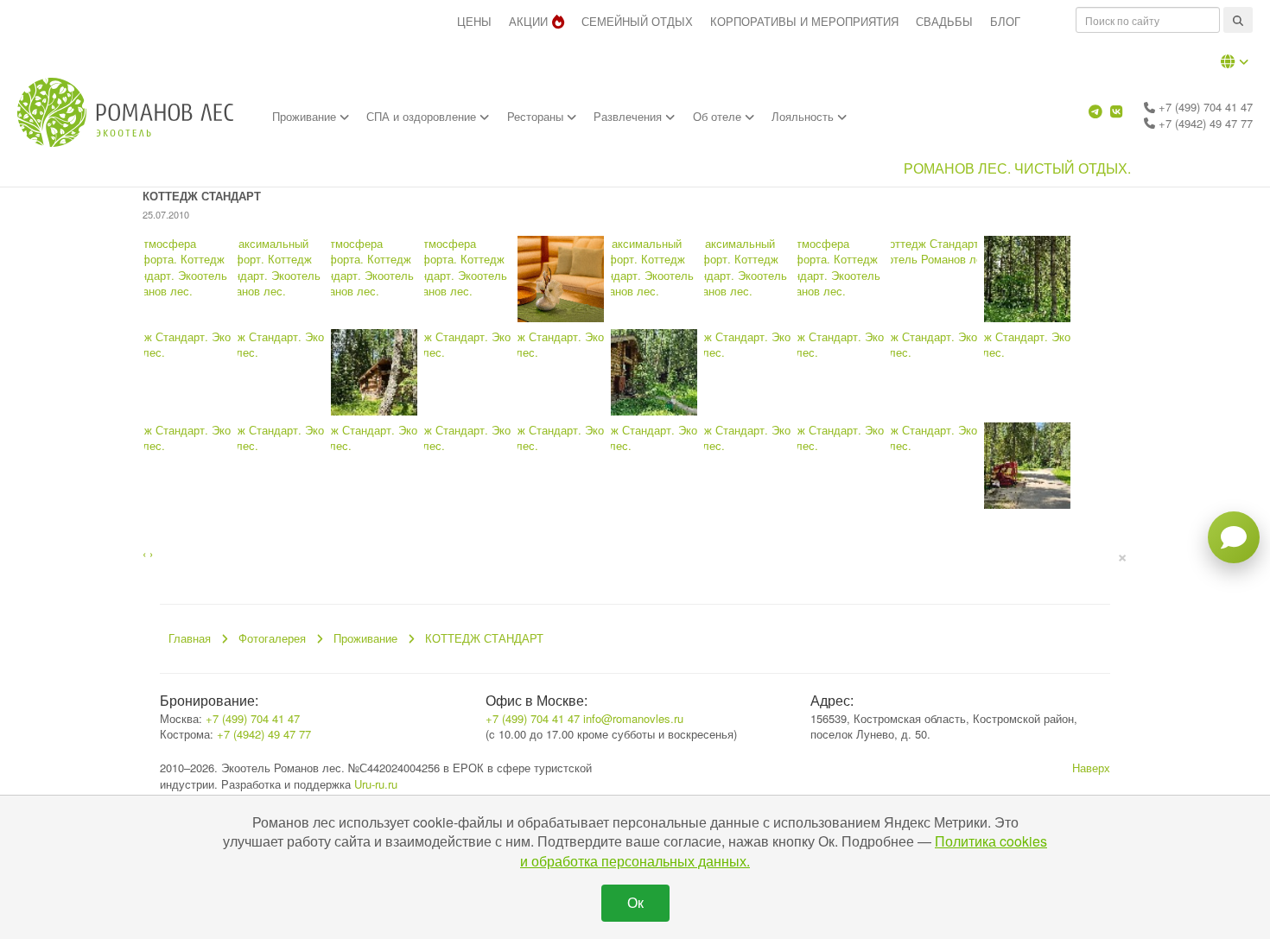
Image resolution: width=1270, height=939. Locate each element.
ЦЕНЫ (474, 21)
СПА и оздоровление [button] (422, 116)
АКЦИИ (528, 21)
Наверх (1091, 767)
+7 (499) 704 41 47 (1204, 106)
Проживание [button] (306, 116)
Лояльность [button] (804, 116)
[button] (1234, 61)
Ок (635, 902)
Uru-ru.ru (375, 784)
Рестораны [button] (537, 116)
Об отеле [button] (719, 116)
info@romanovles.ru (633, 718)
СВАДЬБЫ (944, 21)
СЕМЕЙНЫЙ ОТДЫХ (637, 21)
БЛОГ (1005, 21)
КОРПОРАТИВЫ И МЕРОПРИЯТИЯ (804, 21)
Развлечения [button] (629, 116)
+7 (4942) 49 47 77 (1204, 123)
